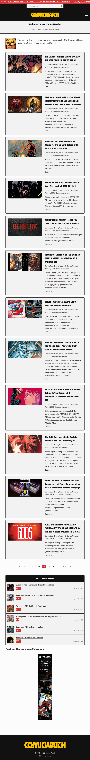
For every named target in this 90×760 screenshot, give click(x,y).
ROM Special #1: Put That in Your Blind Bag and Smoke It (39, 617)
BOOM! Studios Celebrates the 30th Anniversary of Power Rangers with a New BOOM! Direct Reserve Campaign (62, 484)
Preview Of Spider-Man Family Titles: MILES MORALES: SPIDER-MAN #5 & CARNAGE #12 (62, 258)
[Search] (61, 6)
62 (49, 566)
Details (47, 87)
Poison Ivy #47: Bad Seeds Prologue (31, 606)
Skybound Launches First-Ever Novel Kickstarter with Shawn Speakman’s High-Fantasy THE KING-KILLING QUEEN (63, 101)
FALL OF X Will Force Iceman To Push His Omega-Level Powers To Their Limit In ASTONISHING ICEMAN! (62, 346)
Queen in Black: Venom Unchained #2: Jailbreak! (35, 585)
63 (54, 566)
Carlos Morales (53, 24)
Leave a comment (62, 67)
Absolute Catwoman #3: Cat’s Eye (29, 638)
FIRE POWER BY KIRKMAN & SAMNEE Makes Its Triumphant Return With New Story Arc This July (61, 145)
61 (44, 566)
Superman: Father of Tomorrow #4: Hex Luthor (35, 595)
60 (39, 566)
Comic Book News (51, 65)
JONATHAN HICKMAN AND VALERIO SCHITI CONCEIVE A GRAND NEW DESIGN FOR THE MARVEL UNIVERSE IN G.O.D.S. (63, 528)
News (61, 65)
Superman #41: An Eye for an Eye (29, 627)
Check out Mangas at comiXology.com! (25, 649)
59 (33, 566)
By (71, 65)
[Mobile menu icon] (86, 14)
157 (64, 566)
